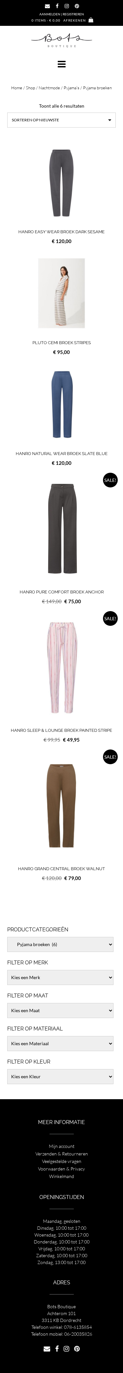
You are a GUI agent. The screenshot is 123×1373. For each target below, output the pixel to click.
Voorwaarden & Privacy (61, 1168)
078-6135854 (78, 1327)
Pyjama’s (71, 87)
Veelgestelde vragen (61, 1161)
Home (16, 87)
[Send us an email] (47, 6)
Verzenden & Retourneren (61, 1153)
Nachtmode (49, 87)
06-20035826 (78, 1334)
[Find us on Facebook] (57, 6)
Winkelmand (61, 1176)
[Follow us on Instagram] (67, 6)
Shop (30, 87)
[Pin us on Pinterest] (77, 6)
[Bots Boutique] (61, 40)
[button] (61, 64)
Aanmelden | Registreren (61, 14)
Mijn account (61, 1146)
